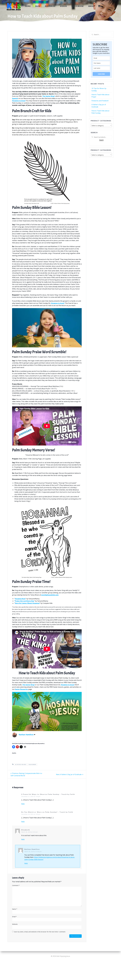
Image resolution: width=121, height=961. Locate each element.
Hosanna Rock (20, 599)
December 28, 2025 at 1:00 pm (30, 814)
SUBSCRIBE (101, 74)
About (91, 6)
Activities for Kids (20, 764)
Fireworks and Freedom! (100, 101)
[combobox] (101, 125)
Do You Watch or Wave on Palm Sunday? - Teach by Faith (47, 812)
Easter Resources (21, 689)
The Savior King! (48, 96)
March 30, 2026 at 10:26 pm (33, 851)
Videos (63, 6)
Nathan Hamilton (26, 734)
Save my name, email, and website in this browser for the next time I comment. (40, 932)
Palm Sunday (32, 764)
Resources (50, 6)
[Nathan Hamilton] (14, 737)
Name (14, 909)
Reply (23, 804)
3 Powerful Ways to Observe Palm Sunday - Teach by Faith (48, 794)
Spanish (15, 98)
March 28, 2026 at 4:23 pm (29, 832)
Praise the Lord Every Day (24, 601)
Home (28, 6)
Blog (37, 6)
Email (14, 917)
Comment (16, 885)
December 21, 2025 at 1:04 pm (30, 796)
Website (15, 924)
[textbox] (101, 125)
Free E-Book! (78, 6)
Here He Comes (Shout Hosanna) (27, 603)
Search (101, 140)
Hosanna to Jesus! (67, 685)
